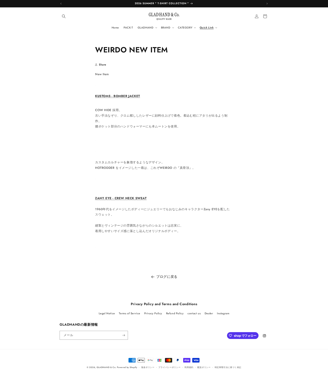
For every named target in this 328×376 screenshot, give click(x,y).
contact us (194, 313)
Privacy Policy (153, 313)
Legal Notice (107, 313)
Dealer (209, 313)
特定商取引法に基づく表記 (228, 367)
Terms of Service (129, 313)
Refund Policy (175, 313)
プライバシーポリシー (169, 367)
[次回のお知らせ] (267, 3)
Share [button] (102, 64)
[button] (64, 16)
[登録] (123, 335)
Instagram (223, 313)
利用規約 (188, 367)
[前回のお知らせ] (61, 3)
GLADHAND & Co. (106, 367)
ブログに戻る (166, 276)
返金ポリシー (148, 367)
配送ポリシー (204, 367)
